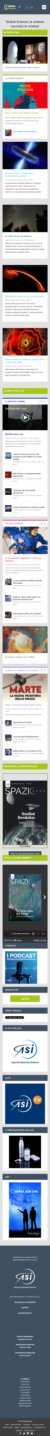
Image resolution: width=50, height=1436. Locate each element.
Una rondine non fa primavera (25, 131)
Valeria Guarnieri (25, 1355)
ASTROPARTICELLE (40, 1427)
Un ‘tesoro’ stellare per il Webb (19, 657)
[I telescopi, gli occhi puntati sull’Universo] (8, 491)
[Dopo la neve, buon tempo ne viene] (25, 95)
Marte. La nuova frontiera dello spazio (23, 705)
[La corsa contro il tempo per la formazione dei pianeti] (25, 155)
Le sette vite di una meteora (18, 236)
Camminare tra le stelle (22, 722)
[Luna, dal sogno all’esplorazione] (8, 738)
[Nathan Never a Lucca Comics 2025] (8, 752)
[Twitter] (24, 1433)
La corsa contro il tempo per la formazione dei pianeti (19, 174)
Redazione (17, 753)
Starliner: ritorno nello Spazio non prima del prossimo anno (26, 598)
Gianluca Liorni (11, 366)
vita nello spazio (35, 565)
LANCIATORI (26, 1425)
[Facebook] (20, 1433)
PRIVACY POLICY (29, 1430)
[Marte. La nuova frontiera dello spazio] (25, 687)
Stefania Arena (19, 585)
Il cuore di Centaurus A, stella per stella (28, 507)
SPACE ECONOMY (16, 1425)
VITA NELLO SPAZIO (38, 1425)
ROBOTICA (19, 1430)
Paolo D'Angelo (12, 709)
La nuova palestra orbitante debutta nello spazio (27, 581)
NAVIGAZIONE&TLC (26, 1427)
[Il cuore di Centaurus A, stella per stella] (8, 508)
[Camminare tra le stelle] (8, 723)
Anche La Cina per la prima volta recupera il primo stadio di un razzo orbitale (27, 456)
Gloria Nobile (11, 240)
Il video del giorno (33, 438)
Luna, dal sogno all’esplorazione (25, 736)
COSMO (16, 1427)
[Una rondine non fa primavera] (8, 133)
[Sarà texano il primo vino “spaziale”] (8, 615)
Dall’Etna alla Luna (14, 434)
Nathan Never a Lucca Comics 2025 (27, 751)
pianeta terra (30, 240)
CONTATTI (25, 1308)
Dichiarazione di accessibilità (25, 1302)
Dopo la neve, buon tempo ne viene (22, 113)
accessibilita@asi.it (25, 1313)
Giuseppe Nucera (12, 180)
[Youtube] (32, 1433)
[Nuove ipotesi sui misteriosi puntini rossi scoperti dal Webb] (25, 341)
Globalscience (27, 1421)
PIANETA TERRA (7, 1427)
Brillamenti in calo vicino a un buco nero (24, 296)
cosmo (30, 180)
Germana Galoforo (12, 565)
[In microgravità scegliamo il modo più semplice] (25, 540)
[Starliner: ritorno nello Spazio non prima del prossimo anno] (8, 598)
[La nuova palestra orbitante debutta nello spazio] (8, 582)
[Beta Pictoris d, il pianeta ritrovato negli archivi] (8, 475)
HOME (7, 1425)
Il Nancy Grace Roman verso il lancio (22, 67)
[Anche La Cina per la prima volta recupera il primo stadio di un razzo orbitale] (8, 455)
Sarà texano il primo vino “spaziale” (27, 613)
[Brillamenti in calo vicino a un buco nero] (25, 278)
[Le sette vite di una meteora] (25, 218)
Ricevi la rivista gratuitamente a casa (25, 854)
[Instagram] (28, 1433)
